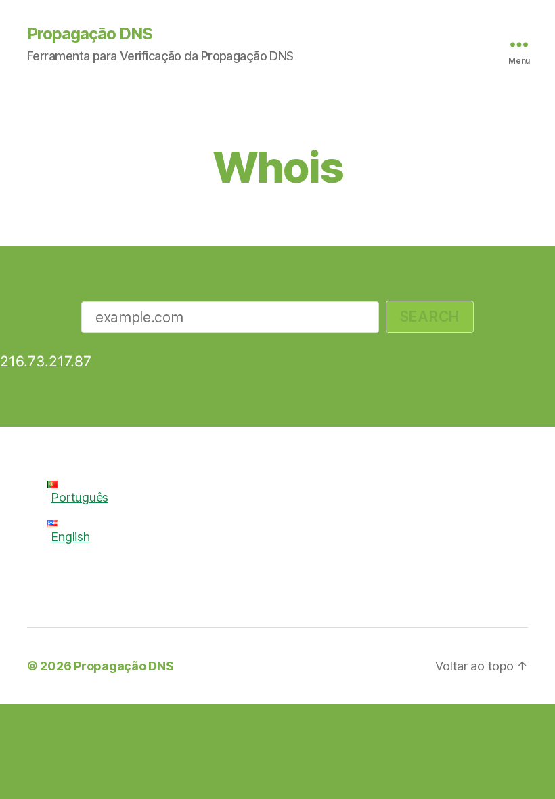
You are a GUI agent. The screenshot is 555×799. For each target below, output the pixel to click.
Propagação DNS (89, 34)
